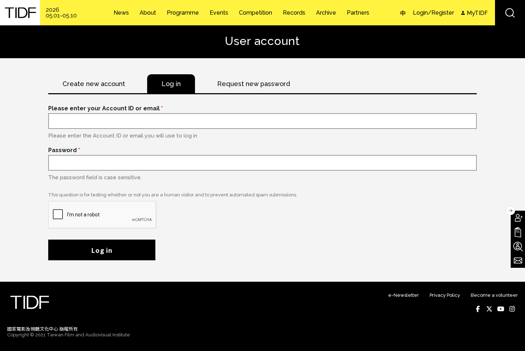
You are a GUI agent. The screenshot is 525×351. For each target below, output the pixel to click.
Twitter (489, 309)
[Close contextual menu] (510, 210)
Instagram (512, 309)
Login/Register (433, 12)
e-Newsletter (403, 295)
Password (64, 150)
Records (294, 13)
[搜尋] (510, 12)
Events (219, 13)
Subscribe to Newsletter (518, 261)
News (121, 13)
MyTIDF (477, 13)
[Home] (20, 13)
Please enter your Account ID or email (105, 108)
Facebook (478, 309)
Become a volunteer (494, 295)
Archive (326, 13)
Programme (183, 13)
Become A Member (518, 218)
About (148, 13)
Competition (255, 13)
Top (511, 335)
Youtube (500, 309)
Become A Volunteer (518, 246)
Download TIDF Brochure (518, 232)
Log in (101, 250)
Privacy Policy (445, 295)
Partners (358, 13)
